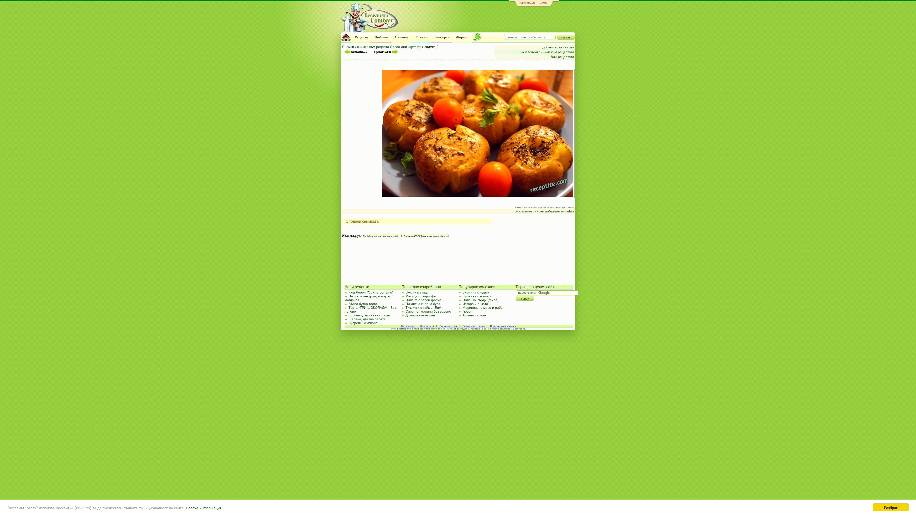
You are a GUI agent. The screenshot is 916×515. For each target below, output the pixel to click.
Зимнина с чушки (476, 292)
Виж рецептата (562, 57)
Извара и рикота (475, 304)
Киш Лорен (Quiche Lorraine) (371, 292)
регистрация (527, 2)
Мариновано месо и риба (483, 307)
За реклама (408, 326)
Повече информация (204, 507)
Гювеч (467, 311)
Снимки (401, 37)
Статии (422, 37)
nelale (546, 207)
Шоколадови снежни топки (369, 315)
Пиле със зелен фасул (423, 300)
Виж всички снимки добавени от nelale (544, 211)
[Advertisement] (488, 20)
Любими (381, 37)
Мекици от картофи (421, 296)
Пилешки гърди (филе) (481, 300)
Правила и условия (473, 326)
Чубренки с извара (363, 323)
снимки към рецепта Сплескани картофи (389, 47)
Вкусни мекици (417, 292)
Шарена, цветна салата (367, 319)
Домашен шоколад (420, 315)
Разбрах (891, 507)
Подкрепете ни (448, 326)
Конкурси (441, 37)
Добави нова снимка (558, 47)
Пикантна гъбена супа (423, 304)
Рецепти (361, 37)
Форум (461, 37)
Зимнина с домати (477, 296)
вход (543, 2)
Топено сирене (474, 315)
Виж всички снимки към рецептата (547, 52)
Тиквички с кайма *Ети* (423, 307)
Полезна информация (503, 326)
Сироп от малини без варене (428, 311)
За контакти (427, 326)
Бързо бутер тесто (363, 304)
